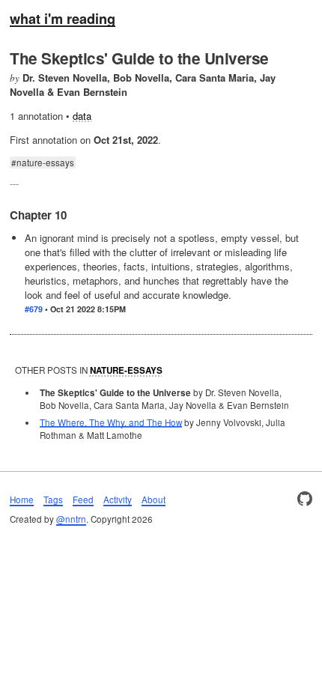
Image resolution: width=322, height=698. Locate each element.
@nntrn (71, 519)
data (82, 116)
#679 (34, 309)
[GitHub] (304, 500)
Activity (117, 500)
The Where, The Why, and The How (111, 422)
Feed (83, 500)
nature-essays (45, 163)
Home (22, 500)
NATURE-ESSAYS (126, 370)
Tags (53, 500)
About (153, 500)
